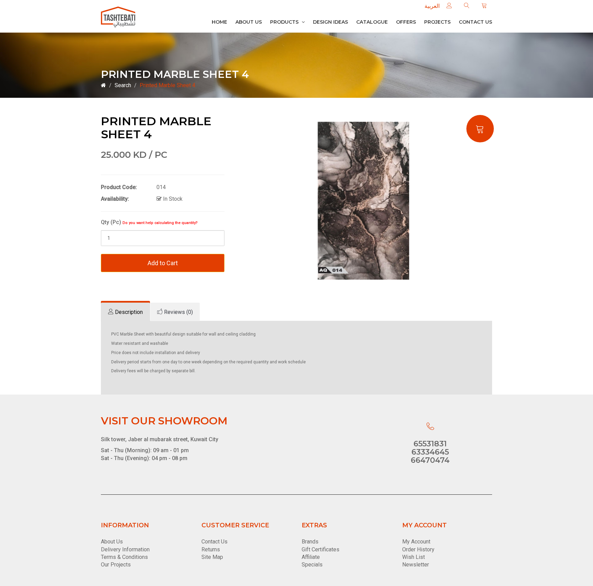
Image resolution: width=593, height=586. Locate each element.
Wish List (413, 557)
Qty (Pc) (149, 222)
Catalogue (372, 22)
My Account (416, 541)
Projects (437, 22)
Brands (310, 541)
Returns (210, 549)
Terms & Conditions (124, 557)
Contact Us (214, 541)
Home (219, 22)
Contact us (475, 22)
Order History (418, 549)
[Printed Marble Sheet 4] (363, 200)
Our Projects (116, 564)
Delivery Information (125, 549)
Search (123, 85)
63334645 (430, 452)
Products (285, 22)
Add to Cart (163, 263)
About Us (248, 22)
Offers (406, 22)
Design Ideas (330, 22)
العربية (432, 6)
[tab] (125, 312)
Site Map (212, 557)
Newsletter (415, 564)
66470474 (430, 460)
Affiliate (311, 557)
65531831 (430, 443)
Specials (312, 564)
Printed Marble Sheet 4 (167, 85)
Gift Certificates (320, 549)
